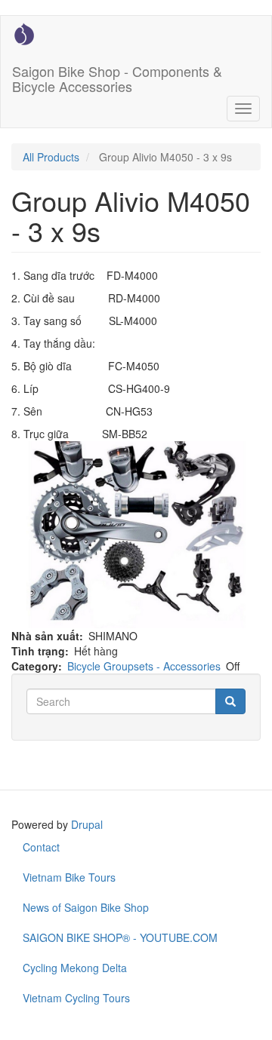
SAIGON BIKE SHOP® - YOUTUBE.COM (120, 937)
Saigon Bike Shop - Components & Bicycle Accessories (117, 75)
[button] (136, 534)
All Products (51, 156)
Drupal (87, 824)
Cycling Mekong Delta (75, 967)
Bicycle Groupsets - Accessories (144, 665)
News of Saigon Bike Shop (86, 907)
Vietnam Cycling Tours (76, 997)
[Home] (24, 34)
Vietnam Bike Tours (69, 877)
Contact (41, 846)
